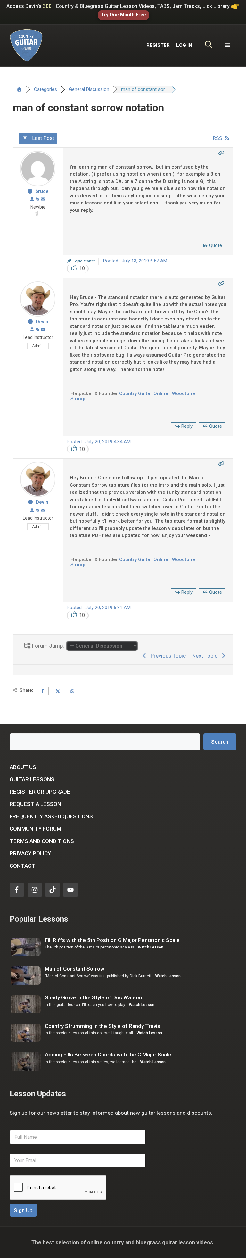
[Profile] (32, 199)
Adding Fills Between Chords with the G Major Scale (108, 1054)
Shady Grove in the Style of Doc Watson (93, 997)
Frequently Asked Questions (51, 816)
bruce (42, 191)
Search (219, 742)
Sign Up (23, 1210)
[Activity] (37, 199)
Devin (42, 322)
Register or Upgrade (40, 792)
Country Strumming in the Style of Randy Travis (102, 1026)
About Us (23, 767)
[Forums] (19, 89)
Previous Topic (167, 655)
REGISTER (158, 45)
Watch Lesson (150, 947)
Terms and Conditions (42, 841)
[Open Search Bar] (209, 45)
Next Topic (206, 655)
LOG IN (184, 45)
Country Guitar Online (143, 393)
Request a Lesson (35, 804)
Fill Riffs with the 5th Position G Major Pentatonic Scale (112, 940)
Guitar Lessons (32, 779)
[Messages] (43, 199)
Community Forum (35, 828)
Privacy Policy (30, 853)
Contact (22, 866)
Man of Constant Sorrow (74, 968)
